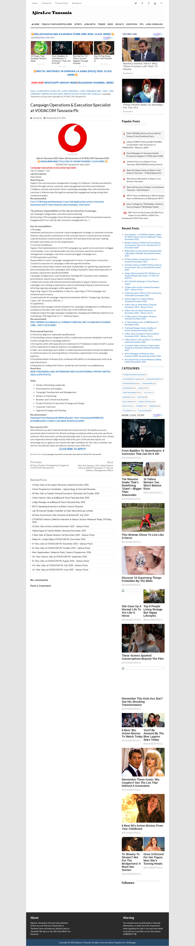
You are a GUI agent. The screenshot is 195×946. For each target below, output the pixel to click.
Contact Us (46, 3)
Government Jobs (131, 379)
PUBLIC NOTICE (145, 402)
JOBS (104, 91)
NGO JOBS (127, 402)
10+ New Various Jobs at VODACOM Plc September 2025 (59, 556)
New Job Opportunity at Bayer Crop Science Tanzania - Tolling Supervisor (144, 171)
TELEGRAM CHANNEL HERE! (96, 82)
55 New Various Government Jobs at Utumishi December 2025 (141, 260)
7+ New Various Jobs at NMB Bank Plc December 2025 (141, 323)
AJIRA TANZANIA (70, 91)
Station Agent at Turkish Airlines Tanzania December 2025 (59, 530)
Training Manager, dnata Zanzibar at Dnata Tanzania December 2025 (140, 329)
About (35, 3)
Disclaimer (76, 3)
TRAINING (153, 406)
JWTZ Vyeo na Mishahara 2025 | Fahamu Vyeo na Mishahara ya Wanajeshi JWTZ (146, 197)
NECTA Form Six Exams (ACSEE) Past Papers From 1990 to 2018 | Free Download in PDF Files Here (142, 215)
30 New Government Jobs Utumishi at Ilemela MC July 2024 (60, 515)
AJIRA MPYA (90, 24)
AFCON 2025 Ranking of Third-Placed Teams (141, 282)
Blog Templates (116, 942)
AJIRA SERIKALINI (154, 24)
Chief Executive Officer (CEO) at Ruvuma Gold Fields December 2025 (143, 294)
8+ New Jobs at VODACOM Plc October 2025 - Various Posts (61, 548)
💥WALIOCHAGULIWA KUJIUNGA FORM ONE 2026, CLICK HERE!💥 (72, 34)
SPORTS (78, 24)
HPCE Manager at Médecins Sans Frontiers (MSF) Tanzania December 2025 (143, 354)
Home (36, 24)
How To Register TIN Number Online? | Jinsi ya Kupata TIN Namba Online (145, 205)
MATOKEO (127, 397)
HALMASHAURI (153, 379)
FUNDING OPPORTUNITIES (133, 375)
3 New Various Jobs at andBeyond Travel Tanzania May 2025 (60, 497)
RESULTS (119, 24)
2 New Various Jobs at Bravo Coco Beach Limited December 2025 (143, 340)
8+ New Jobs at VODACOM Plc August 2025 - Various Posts (60, 561)
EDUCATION (131, 24)
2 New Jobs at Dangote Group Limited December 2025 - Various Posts (142, 334)
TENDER (101, 24)
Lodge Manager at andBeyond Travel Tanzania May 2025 (58, 502)
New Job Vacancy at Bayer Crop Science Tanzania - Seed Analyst (145, 188)
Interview (127, 388)
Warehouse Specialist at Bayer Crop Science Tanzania (144, 180)
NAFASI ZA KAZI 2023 (52, 94)
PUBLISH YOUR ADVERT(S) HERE (57, 24)
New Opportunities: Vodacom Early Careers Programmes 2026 (61, 552)
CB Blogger (131, 942)
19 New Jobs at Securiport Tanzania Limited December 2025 (60, 485)
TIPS (141, 24)
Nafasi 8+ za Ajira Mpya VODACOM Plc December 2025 (58, 539)
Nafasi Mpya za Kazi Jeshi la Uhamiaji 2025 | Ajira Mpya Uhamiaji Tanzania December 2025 (143, 253)
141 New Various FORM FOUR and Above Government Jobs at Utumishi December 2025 (143, 267)
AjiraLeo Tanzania (83, 942)
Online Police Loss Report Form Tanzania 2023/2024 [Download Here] (144, 163)
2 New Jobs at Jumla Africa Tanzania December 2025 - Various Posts (140, 305)
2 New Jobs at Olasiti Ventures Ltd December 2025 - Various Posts (63, 535)
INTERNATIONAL (129, 384)
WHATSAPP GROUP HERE (60, 82)
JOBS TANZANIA (129, 393)
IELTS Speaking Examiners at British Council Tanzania (57, 506)
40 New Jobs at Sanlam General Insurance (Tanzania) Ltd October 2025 (65, 493)
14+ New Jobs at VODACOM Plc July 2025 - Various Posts (60, 565)
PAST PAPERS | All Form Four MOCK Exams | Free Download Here (144, 134)
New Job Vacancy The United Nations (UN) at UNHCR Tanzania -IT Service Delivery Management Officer (95, 468)
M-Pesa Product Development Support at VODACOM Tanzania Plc (49, 466)
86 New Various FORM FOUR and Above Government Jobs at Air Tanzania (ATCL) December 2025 (143, 245)
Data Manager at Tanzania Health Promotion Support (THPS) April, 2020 (145, 154)
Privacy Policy (61, 3)
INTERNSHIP (147, 384)
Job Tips (147, 393)
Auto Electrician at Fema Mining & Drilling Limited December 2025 (143, 360)
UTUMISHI (127, 411)
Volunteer (143, 411)
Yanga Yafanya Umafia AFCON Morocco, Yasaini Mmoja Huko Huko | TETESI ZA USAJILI (142, 275)
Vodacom (96, 94)
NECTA (140, 397)
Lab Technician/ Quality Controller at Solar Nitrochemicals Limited (62, 511)
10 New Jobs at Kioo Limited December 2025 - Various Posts (60, 526)
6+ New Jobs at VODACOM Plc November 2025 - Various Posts (62, 543)
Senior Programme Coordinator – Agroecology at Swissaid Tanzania (63, 489)
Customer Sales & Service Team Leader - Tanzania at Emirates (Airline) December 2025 (143, 347)
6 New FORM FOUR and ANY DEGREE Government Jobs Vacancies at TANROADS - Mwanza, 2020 (142, 145)
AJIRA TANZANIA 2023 (90, 91)
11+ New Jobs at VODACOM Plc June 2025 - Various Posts (60, 569)
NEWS (110, 24)
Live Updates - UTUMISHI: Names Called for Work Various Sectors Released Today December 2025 (143, 237)
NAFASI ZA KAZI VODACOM (77, 94)
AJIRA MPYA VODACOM (48, 91)
